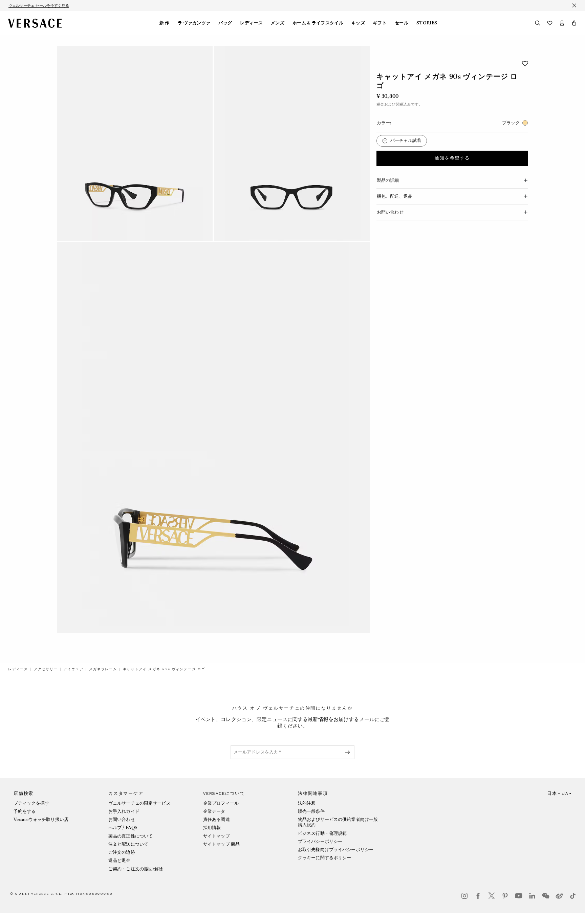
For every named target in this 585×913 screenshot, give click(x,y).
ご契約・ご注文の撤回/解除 (136, 869)
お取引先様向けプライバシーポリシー (335, 849)
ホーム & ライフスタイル (317, 23)
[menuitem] (164, 23)
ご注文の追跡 (121, 852)
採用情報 (212, 827)
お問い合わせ (121, 819)
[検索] (537, 23)
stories (426, 23)
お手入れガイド (123, 811)
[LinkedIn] (532, 896)
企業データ (214, 811)
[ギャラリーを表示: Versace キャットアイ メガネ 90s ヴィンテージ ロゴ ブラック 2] (292, 143)
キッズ (358, 23)
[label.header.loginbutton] (562, 23)
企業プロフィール (221, 803)
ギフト (380, 23)
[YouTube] (519, 896)
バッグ (225, 23)
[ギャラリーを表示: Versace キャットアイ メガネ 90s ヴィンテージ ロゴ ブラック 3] (213, 437)
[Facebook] (478, 896)
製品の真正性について (130, 836)
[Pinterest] (505, 896)
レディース (251, 23)
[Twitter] (492, 896)
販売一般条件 (311, 811)
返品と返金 (119, 860)
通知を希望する (452, 158)
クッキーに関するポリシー (324, 858)
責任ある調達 (216, 819)
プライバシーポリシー (320, 841)
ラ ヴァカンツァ (194, 23)
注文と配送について (128, 844)
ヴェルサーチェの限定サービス (139, 803)
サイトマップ (216, 836)
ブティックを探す (31, 803)
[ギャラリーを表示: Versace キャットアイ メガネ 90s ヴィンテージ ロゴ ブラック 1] (135, 143)
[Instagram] (464, 896)
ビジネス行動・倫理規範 (322, 833)
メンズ (277, 23)
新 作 (164, 23)
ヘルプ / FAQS (122, 827)
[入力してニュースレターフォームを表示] (348, 752)
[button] (574, 23)
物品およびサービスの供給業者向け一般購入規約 (338, 822)
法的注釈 (307, 803)
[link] (18, 669)
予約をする (25, 811)
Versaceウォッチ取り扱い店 (41, 819)
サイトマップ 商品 (221, 844)
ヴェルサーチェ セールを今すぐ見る (38, 5)
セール (401, 23)
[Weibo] (559, 896)
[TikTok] (573, 896)
